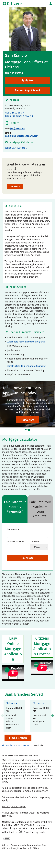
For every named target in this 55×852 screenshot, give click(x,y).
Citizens (10, 703)
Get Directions (13, 112)
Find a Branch (18, 738)
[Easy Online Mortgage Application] (13, 673)
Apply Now (28, 80)
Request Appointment (27, 90)
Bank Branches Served (18, 116)
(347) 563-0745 (17, 128)
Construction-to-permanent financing (26, 366)
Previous (2, 715)
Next (52, 715)
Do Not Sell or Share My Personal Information (20, 755)
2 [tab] (27, 429)
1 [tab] (25, 429)
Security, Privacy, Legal (14, 806)
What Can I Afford (15, 147)
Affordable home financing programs (26, 341)
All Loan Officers (8, 745)
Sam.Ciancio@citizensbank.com (21, 136)
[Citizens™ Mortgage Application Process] (42, 667)
